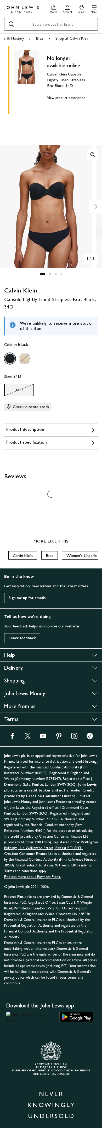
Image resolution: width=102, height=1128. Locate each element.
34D (13, 391)
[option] (10, 358)
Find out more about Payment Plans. (32, 877)
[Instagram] (74, 737)
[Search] (11, 24)
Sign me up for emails (27, 598)
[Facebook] (12, 737)
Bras (39, 38)
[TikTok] (90, 737)
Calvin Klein (23, 555)
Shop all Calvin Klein (72, 38)
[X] (28, 737)
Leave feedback (22, 638)
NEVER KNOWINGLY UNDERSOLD (51, 1105)
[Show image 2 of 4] (95, 206)
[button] (94, 8)
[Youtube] (43, 737)
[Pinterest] (59, 737)
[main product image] (30, 78)
